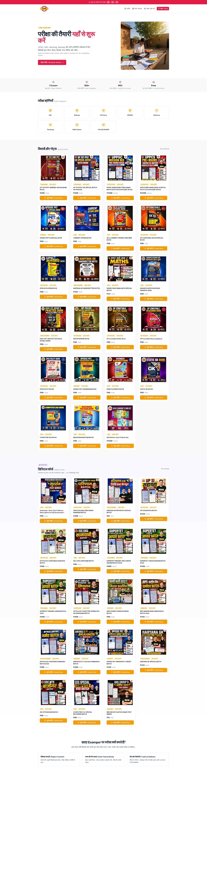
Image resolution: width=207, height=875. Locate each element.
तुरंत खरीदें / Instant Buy (55, 198)
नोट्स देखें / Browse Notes (51, 62)
